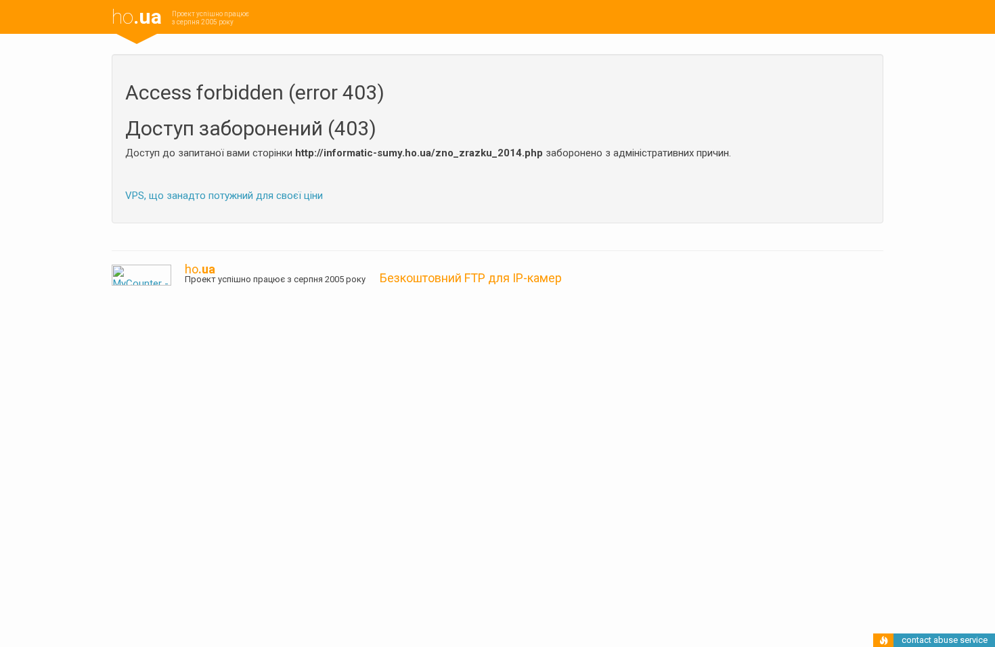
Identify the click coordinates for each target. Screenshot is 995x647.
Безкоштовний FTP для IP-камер (471, 278)
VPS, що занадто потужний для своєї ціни (224, 195)
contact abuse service (945, 640)
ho (137, 16)
